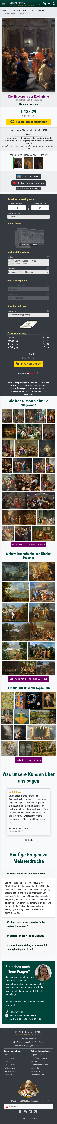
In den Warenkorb (30, 364)
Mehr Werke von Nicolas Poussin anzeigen (28, 679)
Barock (25, 10)
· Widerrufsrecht (10, 1068)
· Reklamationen (10, 1071)
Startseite (6, 10)
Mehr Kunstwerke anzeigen (28, 760)
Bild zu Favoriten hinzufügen (30, 183)
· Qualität (34, 1061)
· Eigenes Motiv (36, 1055)
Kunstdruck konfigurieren (30, 122)
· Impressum (9, 1058)
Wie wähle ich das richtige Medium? (25, 935)
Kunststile (16, 10)
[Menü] (3, 4)
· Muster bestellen (37, 1075)
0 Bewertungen (34, 188)
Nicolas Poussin (38, 10)
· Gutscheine (35, 1071)
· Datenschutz (9, 1065)
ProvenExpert (23, 828)
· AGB (6, 1061)
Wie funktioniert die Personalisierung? (27, 873)
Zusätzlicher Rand (13, 213)
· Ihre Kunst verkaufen (39, 1058)
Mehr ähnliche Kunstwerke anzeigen (28, 544)
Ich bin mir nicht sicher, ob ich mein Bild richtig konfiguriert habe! (27, 947)
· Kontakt (7, 1055)
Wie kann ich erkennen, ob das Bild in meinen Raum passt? (26, 924)
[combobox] (28, 217)
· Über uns (8, 1075)
